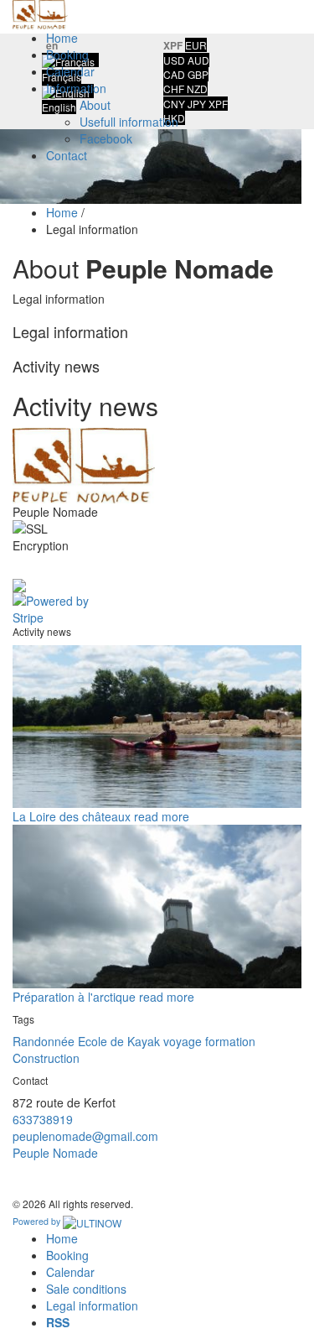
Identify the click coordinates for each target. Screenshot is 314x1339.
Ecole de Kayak (119, 1041)
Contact (66, 155)
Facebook (106, 138)
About (95, 104)
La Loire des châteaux (72, 816)
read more (161, 816)
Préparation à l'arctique (74, 996)
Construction (46, 1058)
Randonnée (44, 1041)
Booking (67, 54)
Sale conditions (86, 1288)
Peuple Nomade (55, 1152)
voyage (182, 1041)
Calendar (70, 71)
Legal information (92, 1305)
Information (76, 88)
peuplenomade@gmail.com (85, 1136)
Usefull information (129, 121)
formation (230, 1041)
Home (62, 37)
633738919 (43, 1119)
